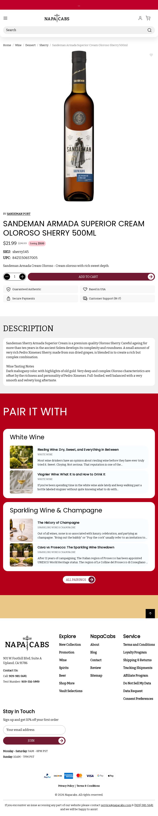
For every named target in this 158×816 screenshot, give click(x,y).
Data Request (133, 691)
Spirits (64, 668)
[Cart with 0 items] (150, 18)
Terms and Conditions (139, 644)
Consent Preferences (138, 699)
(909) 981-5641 (143, 805)
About (94, 644)
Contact (96, 660)
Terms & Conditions (88, 785)
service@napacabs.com (116, 805)
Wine (63, 660)
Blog (93, 652)
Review (95, 668)
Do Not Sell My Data (137, 683)
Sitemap (96, 675)
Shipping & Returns (137, 660)
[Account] (140, 18)
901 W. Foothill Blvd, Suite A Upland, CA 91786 (23, 661)
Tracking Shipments (137, 668)
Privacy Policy (66, 785)
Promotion (66, 652)
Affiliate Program (135, 675)
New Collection (70, 644)
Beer (62, 675)
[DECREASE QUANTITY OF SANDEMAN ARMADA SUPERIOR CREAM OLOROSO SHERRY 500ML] (7, 277)
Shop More (67, 683)
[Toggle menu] (5, 18)
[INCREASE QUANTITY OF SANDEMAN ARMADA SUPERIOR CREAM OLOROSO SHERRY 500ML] (22, 277)
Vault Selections (70, 691)
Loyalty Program (135, 652)
